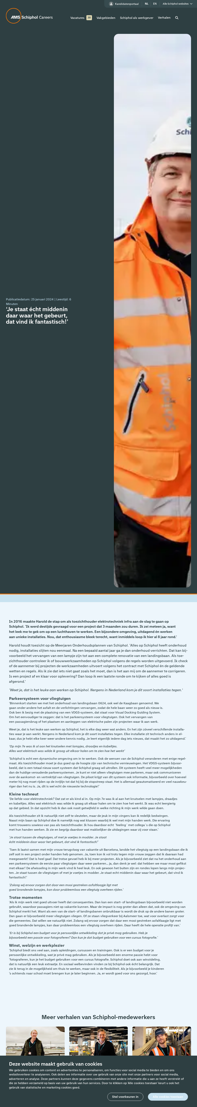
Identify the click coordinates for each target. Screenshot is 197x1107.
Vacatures (77, 18)
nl (146, 4)
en (155, 4)
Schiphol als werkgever (136, 18)
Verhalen (164, 18)
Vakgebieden (106, 18)
